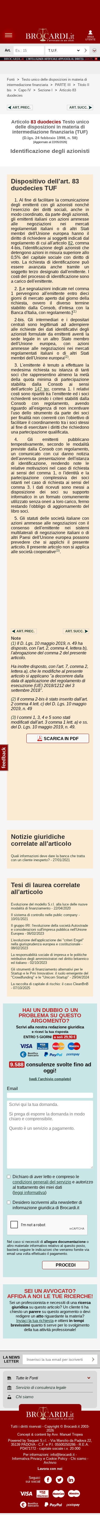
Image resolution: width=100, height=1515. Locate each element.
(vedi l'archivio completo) (50, 1079)
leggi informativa (29, 1192)
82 (70, 243)
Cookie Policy (56, 1459)
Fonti (11, 79)
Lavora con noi (50, 1469)
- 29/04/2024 (50, 973)
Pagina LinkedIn (71, 1478)
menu (8, 35)
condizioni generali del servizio (42, 1182)
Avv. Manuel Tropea (67, 1434)
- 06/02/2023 (49, 929)
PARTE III (63, 85)
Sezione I (45, 90)
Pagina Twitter (59, 1478)
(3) (58, 550)
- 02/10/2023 (50, 959)
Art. (21, 107)
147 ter (42, 389)
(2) (67, 357)
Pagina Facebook (48, 1478)
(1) (75, 311)
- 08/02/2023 (47, 944)
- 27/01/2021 (48, 858)
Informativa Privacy (27, 1459)
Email (12, 1088)
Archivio (50, 1463)
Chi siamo (78, 1459)
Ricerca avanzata (94, 50)
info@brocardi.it (62, 1455)
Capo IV (24, 90)
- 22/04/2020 (49, 906)
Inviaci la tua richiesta (35, 1320)
